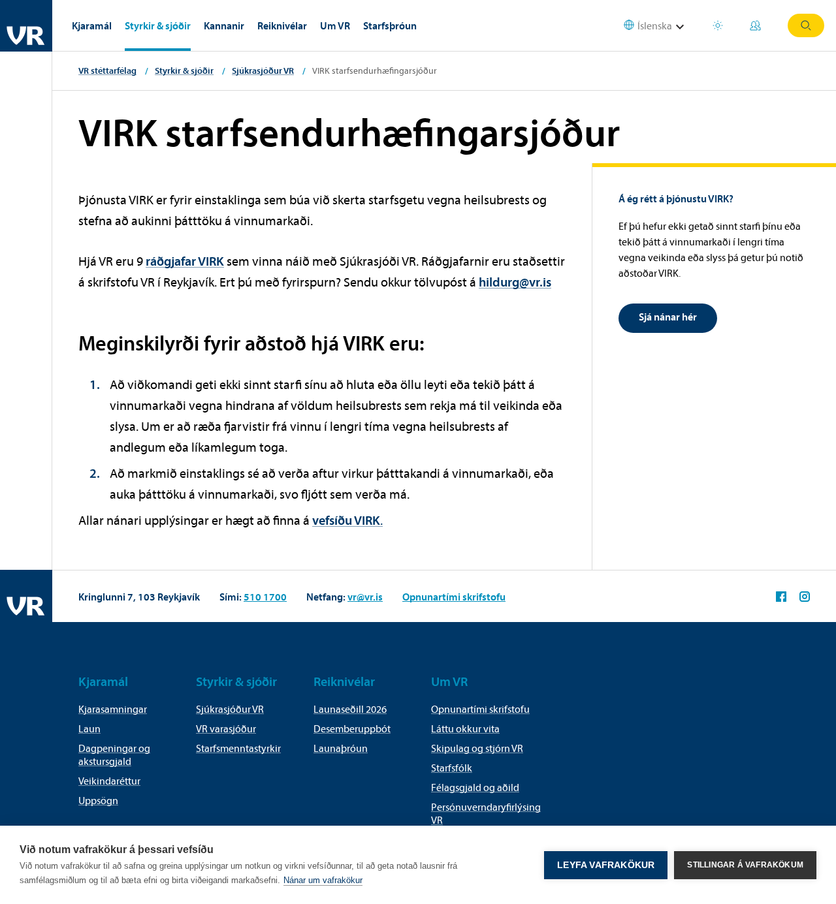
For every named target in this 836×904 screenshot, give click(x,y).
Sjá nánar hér (668, 316)
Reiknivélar (282, 25)
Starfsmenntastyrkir (238, 748)
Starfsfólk (451, 767)
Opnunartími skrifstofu (454, 596)
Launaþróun (341, 748)
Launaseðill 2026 (350, 708)
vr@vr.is (365, 596)
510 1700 (265, 596)
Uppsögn (98, 800)
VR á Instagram (804, 596)
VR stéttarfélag (107, 70)
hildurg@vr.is (515, 281)
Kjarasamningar (112, 708)
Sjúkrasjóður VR (263, 70)
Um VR (335, 25)
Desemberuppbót (352, 728)
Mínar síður (757, 25)
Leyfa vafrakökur (605, 865)
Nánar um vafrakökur (322, 880)
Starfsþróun (390, 25)
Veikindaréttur (109, 780)
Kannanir (224, 25)
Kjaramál (92, 25)
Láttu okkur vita (465, 728)
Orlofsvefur (719, 25)
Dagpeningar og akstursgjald (114, 754)
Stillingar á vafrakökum (745, 864)
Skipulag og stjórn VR (477, 748)
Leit (806, 25)
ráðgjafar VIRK (185, 261)
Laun (89, 728)
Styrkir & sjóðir (158, 25)
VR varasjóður (226, 728)
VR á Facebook (781, 596)
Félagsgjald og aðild (475, 787)
